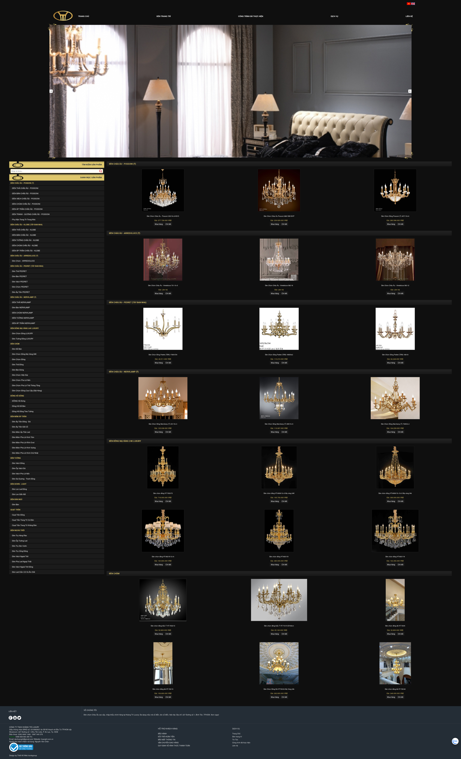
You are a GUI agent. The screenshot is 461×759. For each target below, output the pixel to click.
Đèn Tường (15, 458)
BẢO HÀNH (162, 733)
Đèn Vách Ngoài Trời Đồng (22, 566)
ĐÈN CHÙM (14, 343)
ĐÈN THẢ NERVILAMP (21, 302)
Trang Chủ (83, 16)
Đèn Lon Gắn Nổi (19, 494)
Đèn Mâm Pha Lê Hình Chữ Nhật (25, 453)
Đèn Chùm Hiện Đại (20, 375)
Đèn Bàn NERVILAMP (21, 307)
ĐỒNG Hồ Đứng (18, 401)
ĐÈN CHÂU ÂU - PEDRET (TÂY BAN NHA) (26, 266)
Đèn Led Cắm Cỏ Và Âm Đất (23, 572)
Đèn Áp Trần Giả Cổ (20, 426)
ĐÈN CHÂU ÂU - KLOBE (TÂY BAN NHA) (26, 224)
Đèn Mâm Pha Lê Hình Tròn (23, 437)
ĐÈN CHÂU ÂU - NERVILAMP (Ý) (23, 297)
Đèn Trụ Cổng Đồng (20, 551)
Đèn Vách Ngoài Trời (20, 556)
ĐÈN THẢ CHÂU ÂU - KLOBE (24, 229)
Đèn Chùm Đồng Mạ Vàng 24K (24, 354)
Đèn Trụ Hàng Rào (19, 535)
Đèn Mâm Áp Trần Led (21, 432)
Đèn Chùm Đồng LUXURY (22, 333)
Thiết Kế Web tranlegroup (27, 755)
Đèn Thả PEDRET (19, 271)
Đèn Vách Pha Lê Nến (21, 473)
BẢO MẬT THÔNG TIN (166, 739)
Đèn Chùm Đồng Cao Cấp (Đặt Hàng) (27, 390)
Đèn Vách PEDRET (20, 281)
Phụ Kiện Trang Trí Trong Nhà (23, 219)
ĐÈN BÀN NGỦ (16, 499)
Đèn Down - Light (18, 484)
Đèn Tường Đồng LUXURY (22, 338)
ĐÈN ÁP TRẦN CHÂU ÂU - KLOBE (26, 250)
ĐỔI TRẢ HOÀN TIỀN (166, 736)
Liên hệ (409, 16)
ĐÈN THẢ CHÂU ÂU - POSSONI (25, 188)
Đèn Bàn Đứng (18, 369)
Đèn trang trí (164, 16)
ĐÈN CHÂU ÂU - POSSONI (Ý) (22, 183)
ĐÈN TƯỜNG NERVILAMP (23, 318)
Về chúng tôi (90, 710)
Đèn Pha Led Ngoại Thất (21, 561)
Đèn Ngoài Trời (17, 530)
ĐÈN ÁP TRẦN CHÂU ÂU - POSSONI (27, 209)
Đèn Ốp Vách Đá (18, 468)
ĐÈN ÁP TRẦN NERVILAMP (23, 323)
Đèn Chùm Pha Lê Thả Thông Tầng (26, 385)
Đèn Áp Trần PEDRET (21, 292)
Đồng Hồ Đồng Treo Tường (22, 411)
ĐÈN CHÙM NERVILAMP (22, 312)
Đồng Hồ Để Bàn (18, 406)
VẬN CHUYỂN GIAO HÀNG (168, 742)
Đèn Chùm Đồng (18, 359)
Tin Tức (235, 739)
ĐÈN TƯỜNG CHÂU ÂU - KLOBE (25, 240)
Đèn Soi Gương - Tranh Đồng (23, 478)
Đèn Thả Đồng (18, 364)
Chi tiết (168, 224)
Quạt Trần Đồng (18, 514)
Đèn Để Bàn (17, 349)
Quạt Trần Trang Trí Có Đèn (23, 520)
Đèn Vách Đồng (18, 463)
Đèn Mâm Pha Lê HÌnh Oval (23, 442)
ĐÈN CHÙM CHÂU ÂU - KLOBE (25, 245)
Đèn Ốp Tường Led (19, 540)
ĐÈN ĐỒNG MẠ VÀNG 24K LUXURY (24, 328)
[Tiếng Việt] (409, 3)
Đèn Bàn (15, 504)
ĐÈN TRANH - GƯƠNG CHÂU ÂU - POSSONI (31, 214)
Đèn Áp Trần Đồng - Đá (21, 421)
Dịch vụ (334, 16)
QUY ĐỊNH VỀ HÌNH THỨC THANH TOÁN (174, 745)
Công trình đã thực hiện (250, 16)
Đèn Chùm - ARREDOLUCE (23, 260)
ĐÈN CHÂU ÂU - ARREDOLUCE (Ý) (24, 255)
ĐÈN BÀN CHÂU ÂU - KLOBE (24, 235)
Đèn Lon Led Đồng (19, 489)
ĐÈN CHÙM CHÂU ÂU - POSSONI (26, 204)
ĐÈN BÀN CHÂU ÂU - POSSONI (25, 193)
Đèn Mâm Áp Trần (18, 416)
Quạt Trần (15, 509)
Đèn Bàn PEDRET (19, 276)
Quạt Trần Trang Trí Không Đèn (24, 525)
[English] (413, 3)
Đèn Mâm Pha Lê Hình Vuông (24, 447)
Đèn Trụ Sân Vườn (19, 546)
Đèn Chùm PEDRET (20, 286)
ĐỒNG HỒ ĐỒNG (17, 396)
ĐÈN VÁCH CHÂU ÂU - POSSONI (25, 198)
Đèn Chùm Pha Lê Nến (21, 380)
